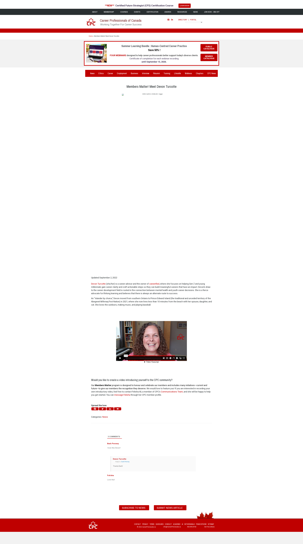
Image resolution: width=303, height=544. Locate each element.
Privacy (145, 524)
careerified (154, 284)
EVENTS (137, 12)
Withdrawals (189, 524)
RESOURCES (182, 12)
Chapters (199, 73)
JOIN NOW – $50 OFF (212, 12)
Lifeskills (177, 73)
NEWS (195, 12)
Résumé (156, 73)
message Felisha (122, 395)
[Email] (117, 408)
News (92, 73)
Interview (145, 73)
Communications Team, (172, 391)
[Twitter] (102, 408)
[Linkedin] (110, 408)
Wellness (188, 73)
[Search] (214, 19)
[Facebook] (168, 20)
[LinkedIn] (172, 20)
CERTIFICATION (152, 12)
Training (167, 73)
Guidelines (160, 524)
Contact (137, 524)
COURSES (124, 12)
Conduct (168, 524)
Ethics (101, 73)
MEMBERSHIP (108, 12)
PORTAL (193, 19)
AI (182, 524)
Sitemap (211, 524)
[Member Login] (199, 20)
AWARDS (167, 12)
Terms (151, 524)
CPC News (211, 73)
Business (134, 73)
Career (110, 73)
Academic (176, 524)
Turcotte (98, 284)
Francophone (201, 524)
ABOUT (95, 12)
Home (91, 36)
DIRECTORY (182, 19)
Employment (122, 73)
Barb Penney (125, 462)
